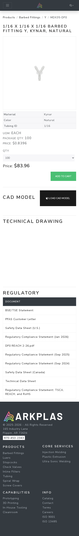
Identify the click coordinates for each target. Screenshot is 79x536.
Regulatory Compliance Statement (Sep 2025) (37, 354)
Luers (7, 458)
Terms (46, 507)
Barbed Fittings (29, 17)
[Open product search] (71, 5)
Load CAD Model (59, 198)
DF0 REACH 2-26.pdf (19, 346)
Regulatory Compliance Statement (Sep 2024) (37, 363)
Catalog (47, 498)
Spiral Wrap (11, 481)
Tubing (7, 476)
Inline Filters (11, 471)
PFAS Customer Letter (20, 319)
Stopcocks (10, 462)
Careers (47, 512)
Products (9, 17)
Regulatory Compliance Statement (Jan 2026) (37, 337)
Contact (47, 503)
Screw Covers (12, 485)
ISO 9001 (48, 517)
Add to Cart (63, 176)
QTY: (6, 151)
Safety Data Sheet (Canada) (25, 372)
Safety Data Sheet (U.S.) (22, 328)
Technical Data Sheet (20, 381)
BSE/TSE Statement (19, 310)
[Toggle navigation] (7, 5)
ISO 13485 (49, 521)
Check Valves (12, 467)
